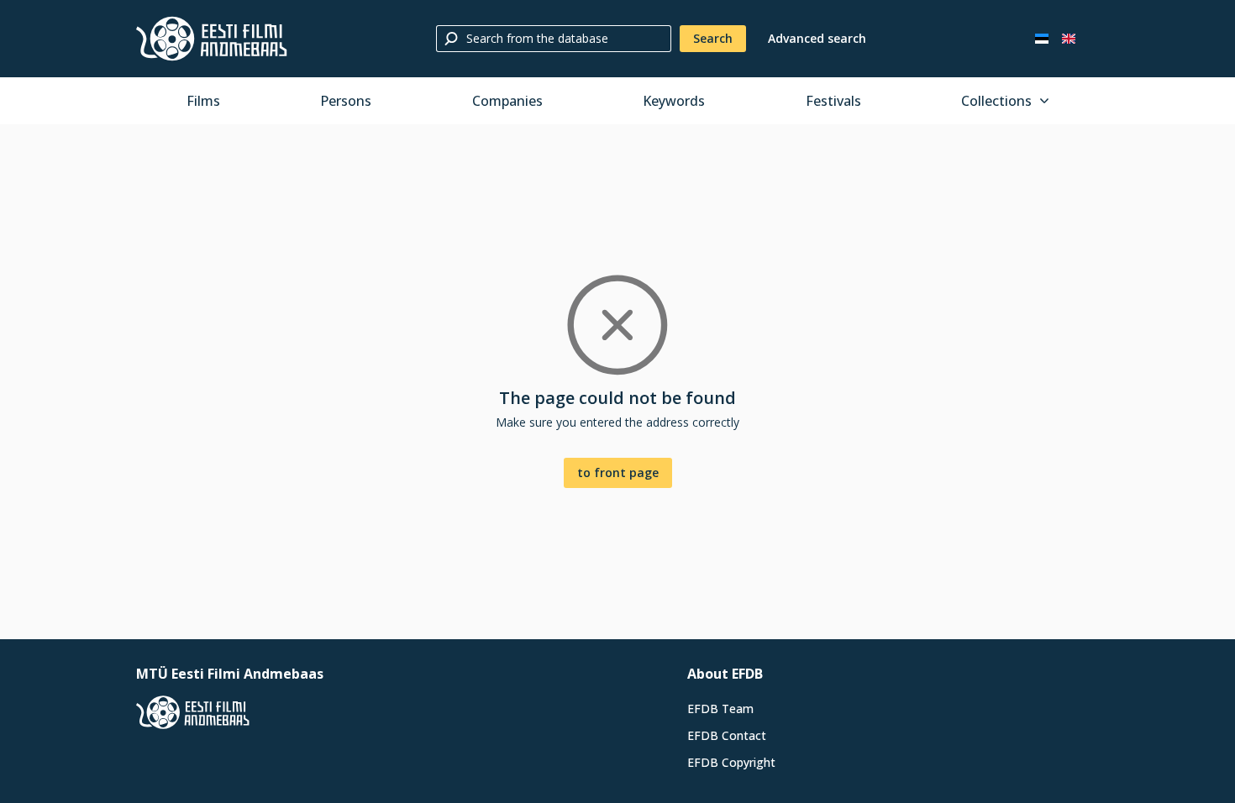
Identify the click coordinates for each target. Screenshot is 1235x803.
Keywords (674, 101)
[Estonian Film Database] (211, 38)
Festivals (833, 101)
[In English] (1068, 38)
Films (203, 101)
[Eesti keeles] (1041, 38)
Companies (507, 101)
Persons (345, 101)
